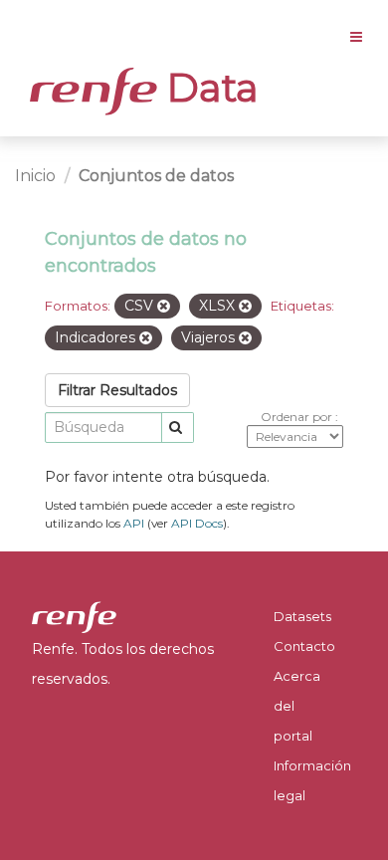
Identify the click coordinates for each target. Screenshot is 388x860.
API (133, 523)
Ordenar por (298, 416)
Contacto (304, 646)
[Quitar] (163, 307)
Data (208, 87)
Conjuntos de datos (156, 175)
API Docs (197, 523)
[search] (177, 427)
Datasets (302, 616)
